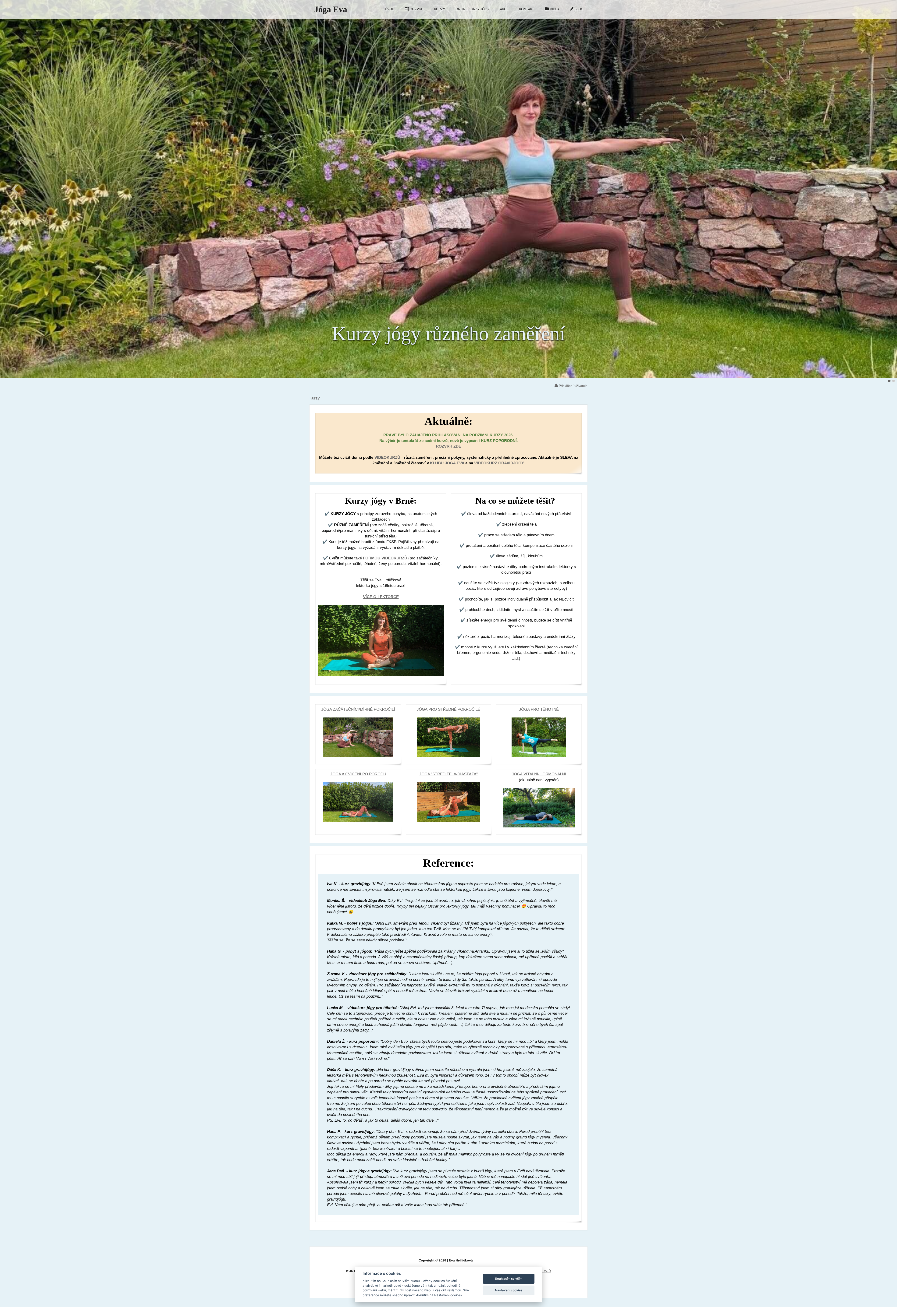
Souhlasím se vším (508, 1278)
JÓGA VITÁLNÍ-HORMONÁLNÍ (539, 774)
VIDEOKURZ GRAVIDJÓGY (498, 463)
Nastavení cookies (508, 1290)
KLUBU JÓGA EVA (447, 463)
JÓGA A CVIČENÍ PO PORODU (358, 774)
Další (882, 189)
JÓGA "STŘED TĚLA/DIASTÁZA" (448, 774)
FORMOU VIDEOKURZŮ (385, 558)
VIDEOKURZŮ (387, 457)
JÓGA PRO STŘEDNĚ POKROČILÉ (448, 709)
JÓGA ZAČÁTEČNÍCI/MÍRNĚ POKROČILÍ (358, 709)
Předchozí (14, 189)
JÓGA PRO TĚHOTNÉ (539, 709)
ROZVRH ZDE (448, 446)
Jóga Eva (330, 9)
